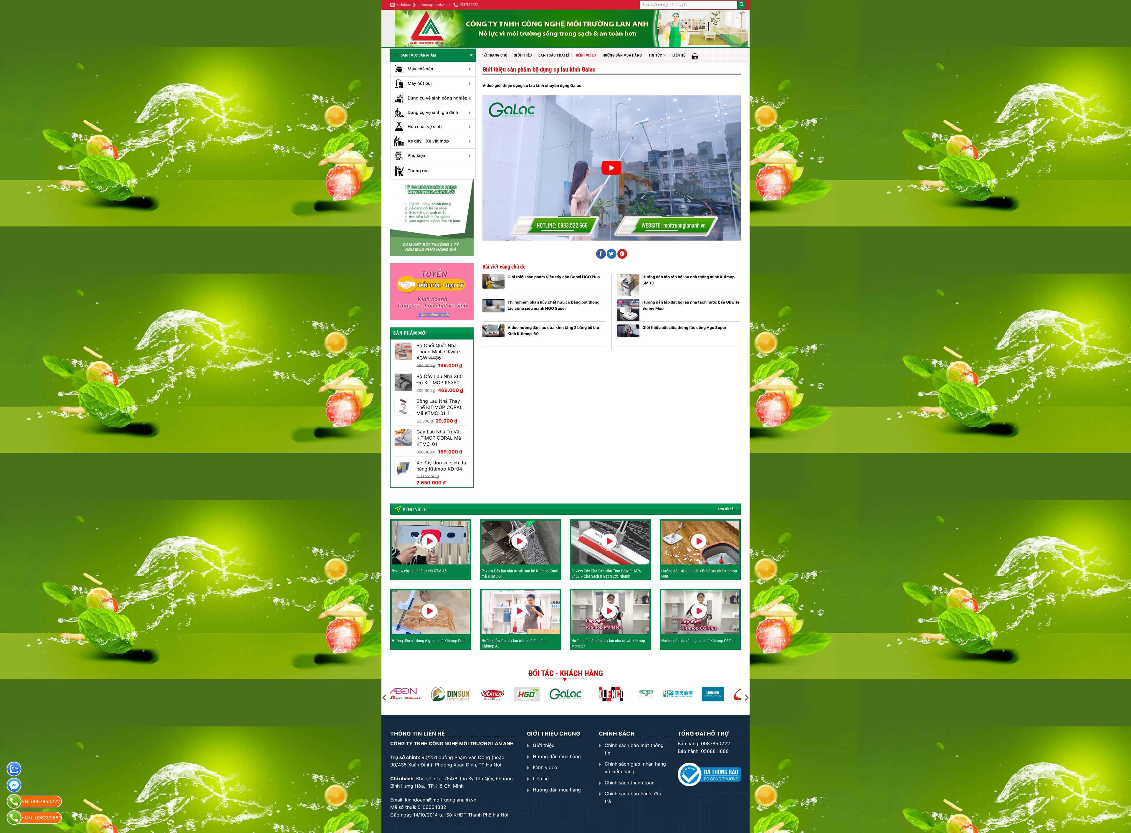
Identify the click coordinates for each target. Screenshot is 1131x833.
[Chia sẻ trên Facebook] (601, 254)
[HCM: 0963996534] (14, 817)
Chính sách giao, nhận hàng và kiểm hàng (635, 767)
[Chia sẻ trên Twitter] (611, 254)
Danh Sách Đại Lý (553, 55)
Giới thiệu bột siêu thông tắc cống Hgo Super (684, 327)
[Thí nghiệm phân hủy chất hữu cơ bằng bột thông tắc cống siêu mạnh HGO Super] (493, 310)
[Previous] (385, 697)
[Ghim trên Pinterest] (622, 254)
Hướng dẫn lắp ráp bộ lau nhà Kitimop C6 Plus (698, 640)
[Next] (746, 697)
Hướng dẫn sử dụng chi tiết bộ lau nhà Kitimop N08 (699, 574)
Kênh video (586, 55)
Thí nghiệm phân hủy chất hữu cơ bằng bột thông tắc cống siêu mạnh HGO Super (553, 305)
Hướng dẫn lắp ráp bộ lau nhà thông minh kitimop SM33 (688, 279)
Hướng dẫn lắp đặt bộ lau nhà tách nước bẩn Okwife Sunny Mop (691, 305)
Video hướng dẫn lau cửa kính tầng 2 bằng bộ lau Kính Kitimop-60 (553, 330)
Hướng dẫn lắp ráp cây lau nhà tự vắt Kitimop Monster (608, 643)
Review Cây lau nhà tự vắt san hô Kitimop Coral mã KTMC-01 (520, 574)
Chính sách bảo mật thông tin (634, 749)
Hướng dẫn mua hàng (622, 55)
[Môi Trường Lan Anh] (571, 28)
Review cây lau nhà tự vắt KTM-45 (419, 571)
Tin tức (655, 55)
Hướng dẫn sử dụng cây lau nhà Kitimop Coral (429, 640)
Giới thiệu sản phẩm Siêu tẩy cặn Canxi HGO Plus (553, 276)
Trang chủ (497, 55)
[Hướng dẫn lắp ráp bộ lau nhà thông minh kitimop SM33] (628, 285)
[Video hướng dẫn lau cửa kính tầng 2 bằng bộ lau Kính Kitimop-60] (493, 335)
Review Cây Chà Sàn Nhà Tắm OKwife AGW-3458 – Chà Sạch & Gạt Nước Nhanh (606, 574)
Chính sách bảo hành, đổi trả (633, 797)
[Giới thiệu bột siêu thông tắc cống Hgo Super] (628, 335)
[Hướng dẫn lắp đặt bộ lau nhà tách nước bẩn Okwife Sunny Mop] (628, 310)
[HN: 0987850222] (14, 801)
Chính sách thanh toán (629, 783)
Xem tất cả (725, 509)
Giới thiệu (523, 55)
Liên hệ (678, 55)
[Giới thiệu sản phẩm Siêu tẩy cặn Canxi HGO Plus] (493, 285)
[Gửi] (741, 5)
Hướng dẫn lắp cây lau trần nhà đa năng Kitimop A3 (514, 643)
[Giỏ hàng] (695, 56)
